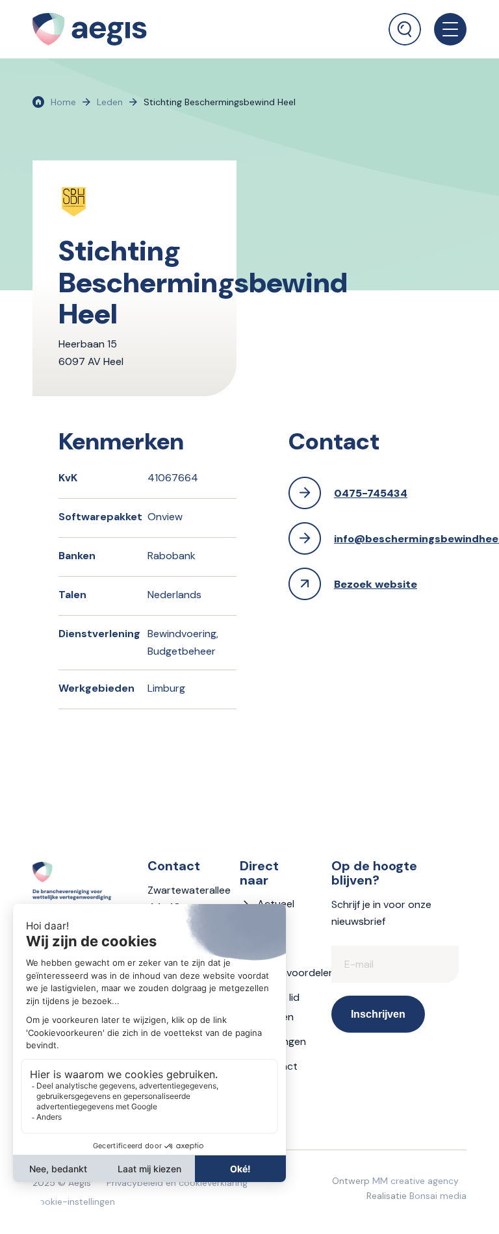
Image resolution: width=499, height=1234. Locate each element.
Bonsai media (438, 1196)
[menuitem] (405, 22)
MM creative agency (415, 1181)
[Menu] (444, 29)
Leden (110, 102)
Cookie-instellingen (73, 1201)
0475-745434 (370, 493)
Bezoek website (375, 584)
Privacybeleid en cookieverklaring (177, 1183)
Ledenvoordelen (296, 972)
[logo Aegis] (89, 29)
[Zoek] (405, 29)
